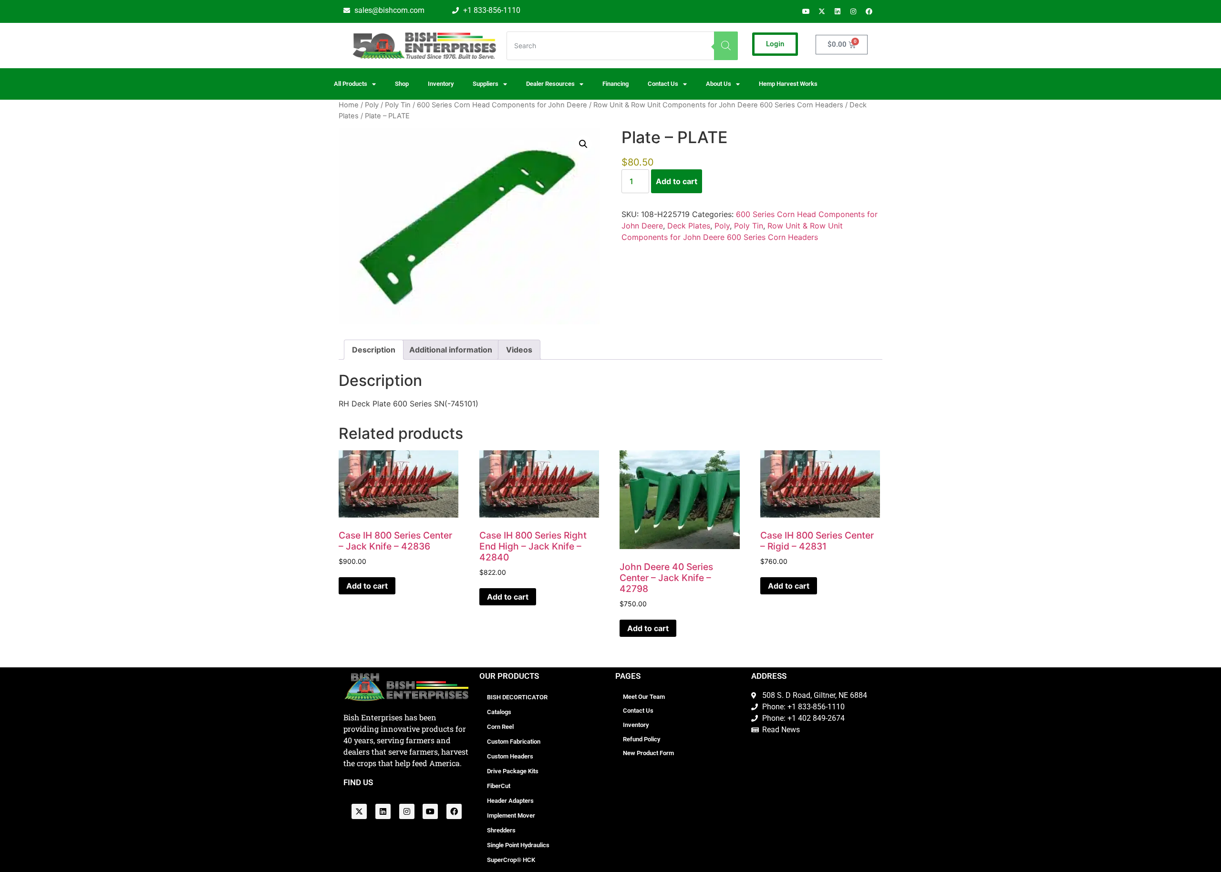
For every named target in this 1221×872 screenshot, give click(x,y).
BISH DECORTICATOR (517, 697)
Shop (402, 83)
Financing (615, 83)
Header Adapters (510, 800)
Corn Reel (500, 726)
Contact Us (638, 710)
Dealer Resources (550, 83)
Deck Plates (688, 225)
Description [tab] (373, 349)
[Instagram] (853, 11)
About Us (718, 83)
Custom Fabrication (513, 741)
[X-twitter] (821, 11)
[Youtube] (806, 11)
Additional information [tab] (450, 349)
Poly (372, 105)
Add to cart (676, 181)
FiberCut (498, 785)
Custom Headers (510, 756)
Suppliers (485, 83)
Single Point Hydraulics (518, 845)
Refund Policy (641, 739)
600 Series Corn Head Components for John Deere (502, 105)
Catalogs (499, 712)
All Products (350, 83)
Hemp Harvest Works (788, 83)
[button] (583, 144)
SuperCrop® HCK (511, 859)
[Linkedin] (837, 11)
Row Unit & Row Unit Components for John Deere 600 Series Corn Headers (718, 105)
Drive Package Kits (512, 771)
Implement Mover (511, 815)
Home (349, 105)
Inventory (441, 83)
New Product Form (648, 753)
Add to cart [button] (367, 586)
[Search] (726, 45)
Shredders (501, 830)
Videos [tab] (519, 349)
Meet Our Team (644, 696)
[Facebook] (869, 11)
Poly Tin (398, 105)
